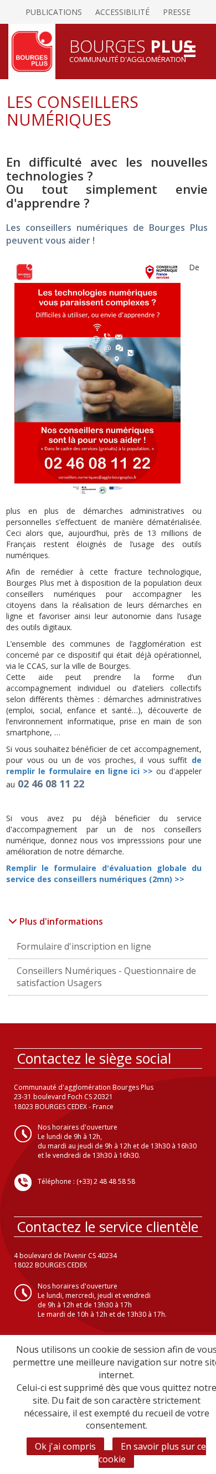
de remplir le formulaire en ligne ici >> (104, 765)
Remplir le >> (104, 873)
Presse (177, 12)
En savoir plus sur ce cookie (152, 1452)
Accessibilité (122, 12)
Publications (53, 12)
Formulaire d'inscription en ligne (84, 946)
